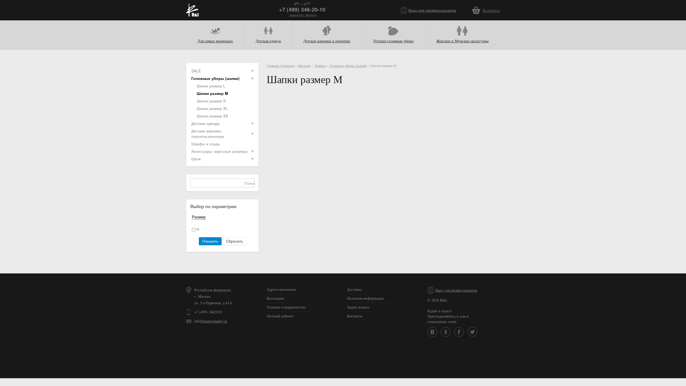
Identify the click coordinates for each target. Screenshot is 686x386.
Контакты (354, 315)
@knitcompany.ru (213, 321)
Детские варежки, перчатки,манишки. (208, 133)
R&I (192, 10)
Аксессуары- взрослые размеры (219, 151)
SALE (196, 70)
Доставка (354, 289)
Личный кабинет (280, 315)
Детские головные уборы (393, 40)
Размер (199, 217)
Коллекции (275, 298)
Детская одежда (268, 40)
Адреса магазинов (281, 289)
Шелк (196, 158)
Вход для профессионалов (432, 10)
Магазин (304, 65)
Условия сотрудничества (286, 307)
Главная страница (280, 65)
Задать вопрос (358, 307)
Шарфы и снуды (205, 143)
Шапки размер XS (212, 115)
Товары (320, 65)
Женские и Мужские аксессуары (462, 40)
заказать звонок (302, 15)
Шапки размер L (211, 85)
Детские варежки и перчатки (326, 40)
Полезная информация (365, 298)
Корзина (491, 10)
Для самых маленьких (215, 40)
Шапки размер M (212, 93)
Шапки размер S (211, 100)
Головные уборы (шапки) (215, 78)
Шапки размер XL (212, 108)
